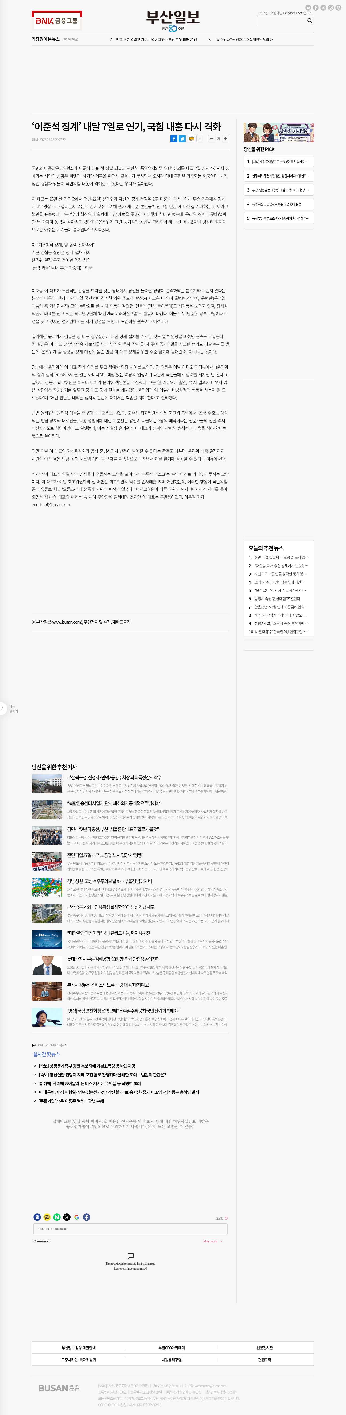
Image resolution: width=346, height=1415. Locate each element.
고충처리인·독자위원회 (78, 1359)
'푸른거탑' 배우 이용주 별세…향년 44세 (71, 1101)
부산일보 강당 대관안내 (79, 1347)
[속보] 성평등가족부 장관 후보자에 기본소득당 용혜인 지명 (87, 1066)
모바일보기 (305, 12)
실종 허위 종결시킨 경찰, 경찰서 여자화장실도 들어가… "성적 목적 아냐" (295, 175)
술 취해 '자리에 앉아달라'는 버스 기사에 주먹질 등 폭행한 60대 (90, 1083)
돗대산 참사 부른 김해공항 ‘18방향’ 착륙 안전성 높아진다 (113, 958)
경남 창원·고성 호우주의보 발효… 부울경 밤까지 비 (109, 881)
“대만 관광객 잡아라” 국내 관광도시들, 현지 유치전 (108, 933)
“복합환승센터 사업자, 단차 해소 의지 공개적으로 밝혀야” (114, 803)
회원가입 (276, 12)
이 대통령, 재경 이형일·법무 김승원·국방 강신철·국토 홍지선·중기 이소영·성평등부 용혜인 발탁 (119, 1092)
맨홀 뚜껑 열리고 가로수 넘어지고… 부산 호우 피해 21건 (156, 39)
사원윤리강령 (171, 1359)
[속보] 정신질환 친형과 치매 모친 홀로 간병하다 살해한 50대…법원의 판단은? (102, 1074)
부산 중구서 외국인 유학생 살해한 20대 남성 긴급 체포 (110, 907)
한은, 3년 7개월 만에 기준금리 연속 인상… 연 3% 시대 (292, 607)
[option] (201, 39)
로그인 (263, 12)
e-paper (290, 12)
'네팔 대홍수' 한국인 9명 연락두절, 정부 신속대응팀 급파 (294, 631)
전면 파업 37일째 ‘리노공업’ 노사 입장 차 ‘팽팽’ (104, 855)
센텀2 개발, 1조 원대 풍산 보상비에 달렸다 (284, 623)
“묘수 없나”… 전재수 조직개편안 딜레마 (244, 39)
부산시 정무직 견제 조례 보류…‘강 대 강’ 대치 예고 (108, 984)
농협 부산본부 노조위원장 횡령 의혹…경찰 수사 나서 (283, 218)
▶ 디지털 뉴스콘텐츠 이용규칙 (49, 1045)
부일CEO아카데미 (171, 1347)
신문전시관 (265, 1347)
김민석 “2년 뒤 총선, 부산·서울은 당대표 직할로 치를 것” (113, 829)
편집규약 (264, 1359)
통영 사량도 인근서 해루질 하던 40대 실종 (276, 204)
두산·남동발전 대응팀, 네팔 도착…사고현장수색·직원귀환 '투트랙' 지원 (295, 189)
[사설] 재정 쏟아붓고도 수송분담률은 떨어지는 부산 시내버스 (288, 161)
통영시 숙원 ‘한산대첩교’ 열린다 (277, 598)
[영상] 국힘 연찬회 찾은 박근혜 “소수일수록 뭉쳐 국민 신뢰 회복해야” (123, 1010)
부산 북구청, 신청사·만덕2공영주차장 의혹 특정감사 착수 (114, 777)
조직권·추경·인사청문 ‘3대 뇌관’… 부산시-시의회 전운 (293, 582)
